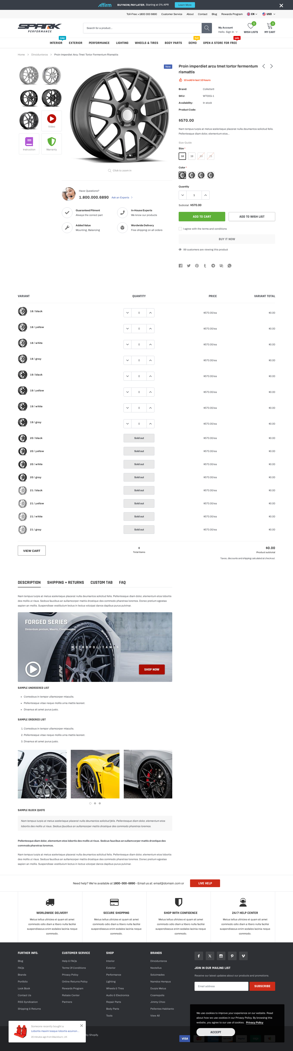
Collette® (208, 89)
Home (21, 54)
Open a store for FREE (220, 43)
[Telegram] (213, 265)
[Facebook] (181, 265)
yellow (191, 175)
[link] (29, 76)
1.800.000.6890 (94, 197)
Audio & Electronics (117, 995)
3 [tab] (100, 803)
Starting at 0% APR (154, 4)
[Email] (221, 265)
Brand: (183, 89)
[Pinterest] (197, 265)
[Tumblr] (205, 265)
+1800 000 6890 (147, 14)
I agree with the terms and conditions (205, 228)
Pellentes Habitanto (162, 1008)
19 (191, 156)
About (190, 14)
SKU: (182, 95)
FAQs (21, 967)
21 (210, 156)
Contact (202, 14)
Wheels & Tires (146, 43)
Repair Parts (113, 1001)
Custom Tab (102, 582)
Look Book (24, 988)
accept (215, 1032)
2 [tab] (95, 803)
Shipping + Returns (65, 582)
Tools (109, 1015)
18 (182, 156)
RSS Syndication (28, 1001)
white (201, 175)
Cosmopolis (157, 995)
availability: (186, 102)
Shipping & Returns (29, 1008)
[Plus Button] (205, 195)
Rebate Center (71, 995)
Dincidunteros (39, 54)
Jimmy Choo (157, 1001)
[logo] (40, 28)
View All (155, 1015)
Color (183, 167)
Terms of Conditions (74, 967)
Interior (56, 43)
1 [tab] (90, 803)
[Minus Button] (183, 195)
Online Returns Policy (75, 981)
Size (182, 148)
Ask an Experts (121, 197)
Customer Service (171, 14)
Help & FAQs (69, 961)
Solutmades (157, 974)
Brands (22, 974)
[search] (207, 28)
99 (184, 249)
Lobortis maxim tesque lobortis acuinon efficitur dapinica (55, 1031)
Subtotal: (184, 205)
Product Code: (187, 109)
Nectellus (156, 967)
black (182, 175)
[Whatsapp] (229, 265)
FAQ (122, 582)
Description (29, 582)
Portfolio (23, 981)
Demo (193, 43)
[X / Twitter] (189, 265)
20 (201, 156)
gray (210, 175)
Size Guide (185, 142)
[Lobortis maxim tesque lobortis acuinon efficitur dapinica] (20, 1031)
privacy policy (254, 1022)
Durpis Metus (158, 988)
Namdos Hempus (160, 981)
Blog (214, 14)
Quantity (184, 186)
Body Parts (173, 43)
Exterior (75, 43)
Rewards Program (232, 14)
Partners (67, 1001)
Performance (99, 43)
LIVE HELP (205, 883)
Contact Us (24, 995)
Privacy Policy (70, 974)
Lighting (122, 43)
